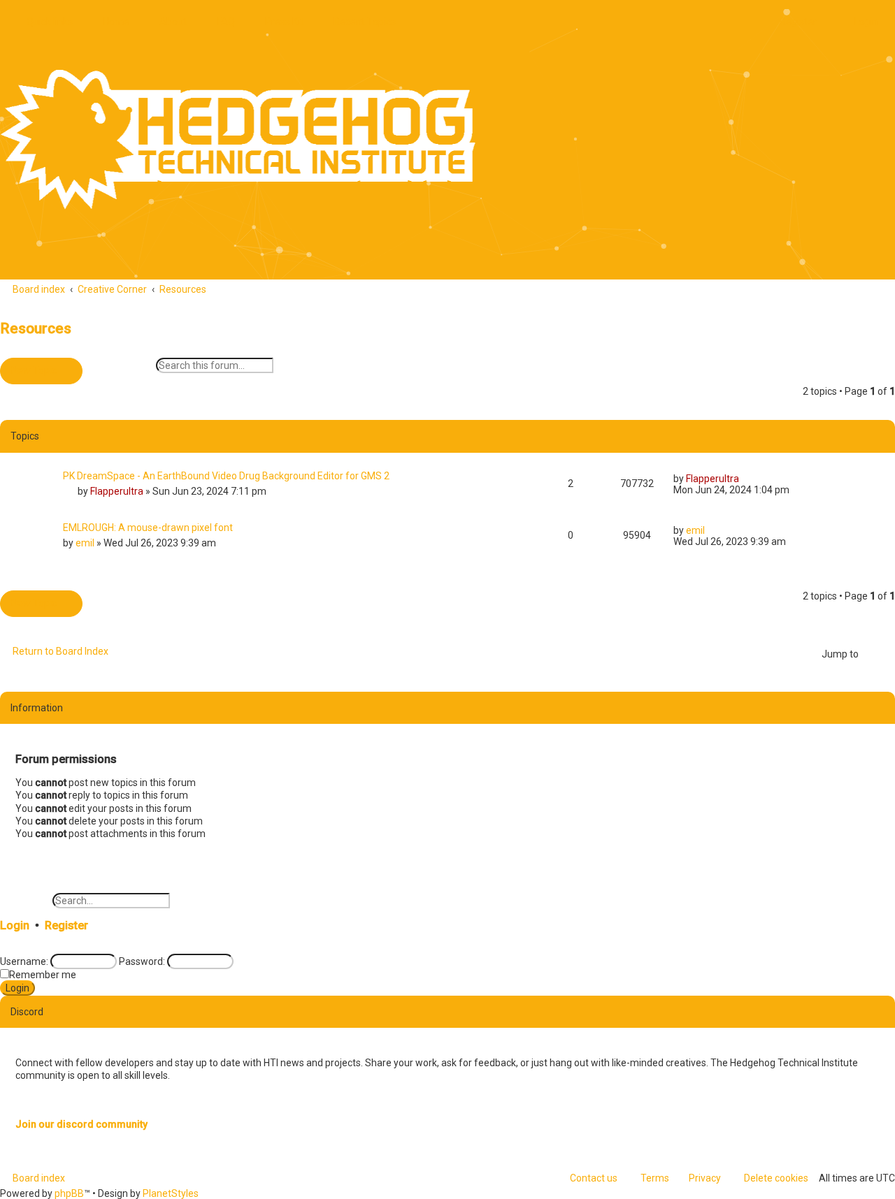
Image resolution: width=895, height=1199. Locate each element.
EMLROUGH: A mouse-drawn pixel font (148, 527)
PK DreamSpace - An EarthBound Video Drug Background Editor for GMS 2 (226, 475)
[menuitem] (110, 22)
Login (14, 925)
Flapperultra (116, 491)
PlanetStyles (171, 1193)
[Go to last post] (745, 478)
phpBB (69, 1193)
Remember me (42, 974)
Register (66, 925)
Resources (35, 328)
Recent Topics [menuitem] (365, 21)
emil (85, 542)
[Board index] (238, 140)
